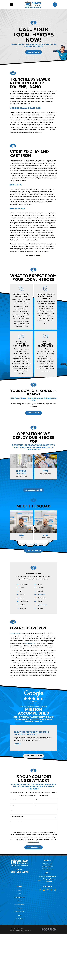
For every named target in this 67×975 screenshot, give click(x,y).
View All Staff (32, 550)
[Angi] (51, 890)
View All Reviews (32, 756)
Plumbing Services (19, 897)
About (19, 894)
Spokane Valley (42, 605)
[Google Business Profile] (44, 890)
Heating (19, 908)
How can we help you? (16, 822)
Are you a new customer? (17, 816)
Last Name (37, 800)
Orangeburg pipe (15, 633)
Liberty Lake (41, 594)
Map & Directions (47, 869)
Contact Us (32, 52)
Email (36, 805)
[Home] (33, 4)
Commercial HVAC (19, 911)
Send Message (32, 847)
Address (13, 811)
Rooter (19, 901)
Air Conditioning (19, 904)
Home (19, 890)
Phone (12, 805)
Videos (19, 915)
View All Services (32, 490)
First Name (13, 800)
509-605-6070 (19, 871)
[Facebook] (40, 890)
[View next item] (35, 483)
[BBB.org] (55, 890)
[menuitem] (12, 930)
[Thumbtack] (48, 890)
